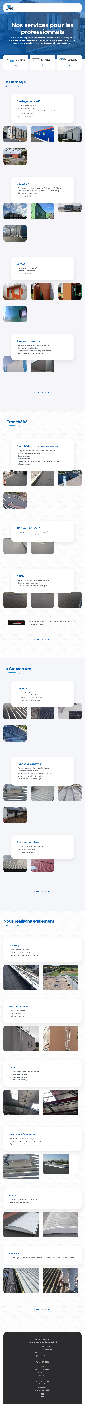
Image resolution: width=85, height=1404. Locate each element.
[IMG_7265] (42, 142)
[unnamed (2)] (55, 1173)
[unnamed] (42, 871)
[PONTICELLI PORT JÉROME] (15, 741)
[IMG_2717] (15, 219)
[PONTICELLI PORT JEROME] (60, 1114)
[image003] (15, 241)
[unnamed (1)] (15, 871)
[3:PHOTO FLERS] (15, 142)
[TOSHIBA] (15, 607)
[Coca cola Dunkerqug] (15, 553)
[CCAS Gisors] (15, 299)
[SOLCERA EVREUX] (60, 1237)
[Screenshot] (70, 211)
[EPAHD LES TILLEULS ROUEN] (70, 486)
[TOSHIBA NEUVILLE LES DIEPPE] (70, 607)
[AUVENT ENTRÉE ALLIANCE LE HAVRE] (42, 299)
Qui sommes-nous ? (42, 1369)
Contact (42, 1375)
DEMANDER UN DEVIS (42, 392)
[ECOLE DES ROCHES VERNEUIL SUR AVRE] (70, 800)
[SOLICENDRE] (15, 321)
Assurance (42, 1387)
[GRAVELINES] (42, 607)
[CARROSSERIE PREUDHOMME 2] (21, 1292)
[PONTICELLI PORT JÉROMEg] (42, 719)
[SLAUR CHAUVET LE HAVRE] (42, 372)
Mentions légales (42, 1384)
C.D (47, 1390)
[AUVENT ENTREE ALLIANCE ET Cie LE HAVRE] (70, 299)
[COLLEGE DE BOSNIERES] (60, 1051)
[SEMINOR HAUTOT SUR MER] (60, 990)
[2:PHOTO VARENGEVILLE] (15, 164)
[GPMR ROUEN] (15, 486)
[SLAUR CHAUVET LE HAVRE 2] (42, 800)
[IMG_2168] (42, 219)
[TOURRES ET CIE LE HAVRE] (70, 719)
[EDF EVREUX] (15, 372)
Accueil (42, 1366)
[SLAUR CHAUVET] (21, 1179)
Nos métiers (42, 1372)
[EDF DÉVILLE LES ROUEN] (15, 508)
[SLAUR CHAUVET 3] (15, 800)
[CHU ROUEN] (42, 486)
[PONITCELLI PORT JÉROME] (21, 1114)
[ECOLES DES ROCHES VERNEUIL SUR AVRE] (15, 823)
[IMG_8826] (70, 142)
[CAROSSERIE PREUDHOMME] (60, 1292)
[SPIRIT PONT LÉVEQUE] (15, 719)
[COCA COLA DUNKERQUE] (42, 553)
